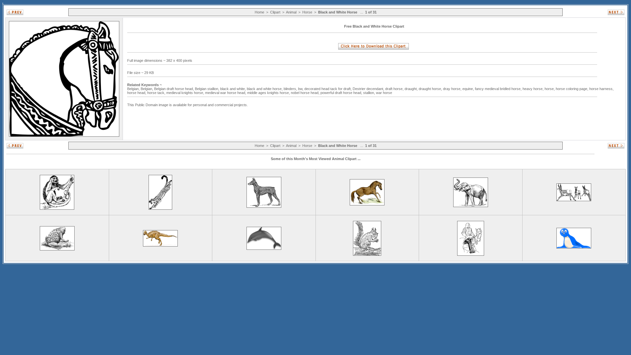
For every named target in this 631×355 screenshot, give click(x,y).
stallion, (369, 93)
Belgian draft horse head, (174, 89)
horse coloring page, (572, 89)
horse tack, (156, 93)
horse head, (137, 93)
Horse (307, 12)
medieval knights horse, (185, 93)
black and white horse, (265, 89)
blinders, (291, 89)
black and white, (233, 89)
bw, (301, 89)
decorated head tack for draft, (328, 89)
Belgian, (134, 89)
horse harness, (601, 89)
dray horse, (452, 89)
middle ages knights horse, (269, 93)
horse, (550, 89)
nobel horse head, (305, 93)
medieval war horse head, (226, 93)
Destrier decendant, (369, 89)
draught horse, (431, 89)
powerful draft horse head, (341, 93)
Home (259, 12)
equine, (468, 89)
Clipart (275, 12)
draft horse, (395, 89)
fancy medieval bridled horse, (499, 89)
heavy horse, (534, 89)
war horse (384, 93)
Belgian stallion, (207, 89)
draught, (412, 89)
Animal (291, 12)
